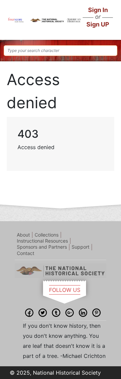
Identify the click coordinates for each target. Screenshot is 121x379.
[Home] (16, 20)
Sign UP (97, 24)
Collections (46, 235)
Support (80, 247)
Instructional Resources (42, 241)
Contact (25, 253)
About (23, 235)
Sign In (98, 9)
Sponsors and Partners (42, 247)
